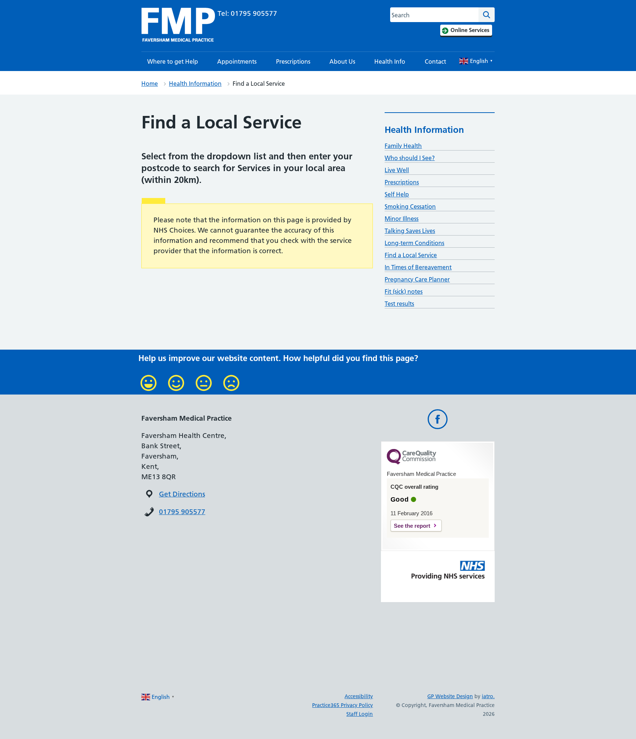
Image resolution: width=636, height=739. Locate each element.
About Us (342, 61)
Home (149, 83)
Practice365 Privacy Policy (342, 705)
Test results (399, 303)
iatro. (488, 696)
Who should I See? (410, 158)
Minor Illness (401, 218)
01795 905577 (182, 512)
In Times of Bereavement (418, 267)
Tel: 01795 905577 (247, 13)
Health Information (195, 83)
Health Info (389, 61)
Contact (435, 61)
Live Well (397, 170)
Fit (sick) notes (404, 291)
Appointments (237, 61)
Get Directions (182, 494)
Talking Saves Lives (410, 230)
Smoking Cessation (410, 206)
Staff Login (359, 714)
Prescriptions (293, 61)
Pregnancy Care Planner (417, 279)
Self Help (397, 194)
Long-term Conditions (414, 243)
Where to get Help (172, 61)
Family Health (403, 145)
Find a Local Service (411, 255)
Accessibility (358, 696)
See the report (412, 526)
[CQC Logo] (411, 463)
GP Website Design (450, 696)
